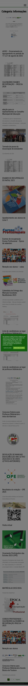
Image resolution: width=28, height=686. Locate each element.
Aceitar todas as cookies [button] (19, 347)
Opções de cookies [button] (7, 347)
